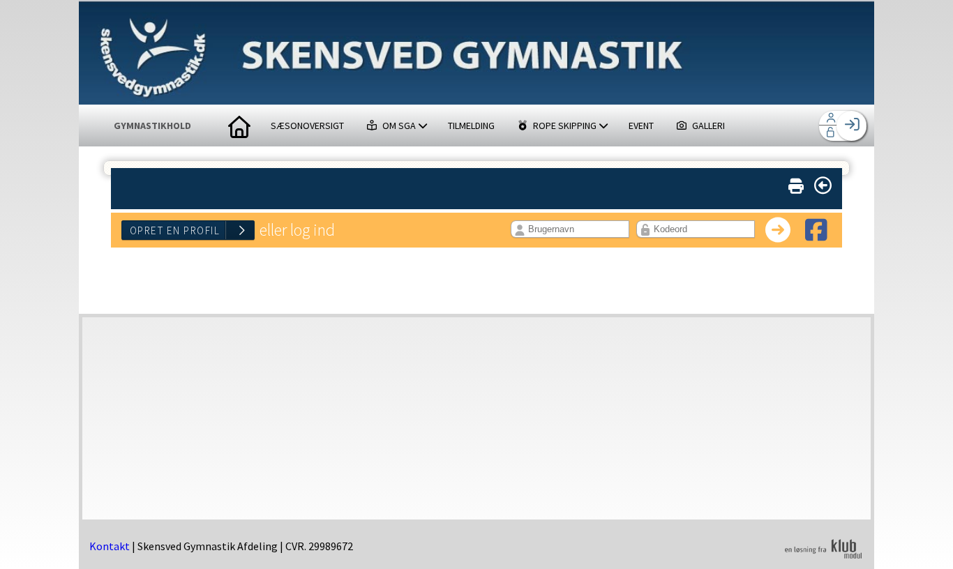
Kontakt (109, 546)
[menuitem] (239, 125)
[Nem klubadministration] (823, 556)
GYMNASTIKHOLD (152, 125)
